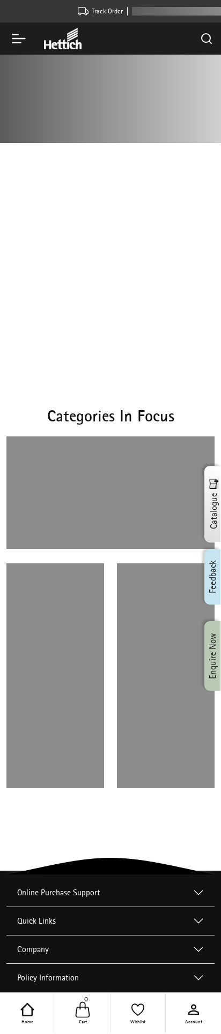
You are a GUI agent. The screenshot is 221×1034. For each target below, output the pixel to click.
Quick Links (36, 921)
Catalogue (213, 511)
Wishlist (137, 1021)
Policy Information (48, 977)
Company (33, 949)
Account (193, 1021)
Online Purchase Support (58, 892)
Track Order (107, 11)
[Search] (206, 38)
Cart (84, 1012)
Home (27, 1021)
